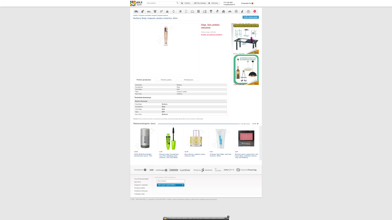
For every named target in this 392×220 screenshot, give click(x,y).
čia (226, 218)
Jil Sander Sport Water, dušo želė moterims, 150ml (220, 155)
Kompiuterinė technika (192, 11)
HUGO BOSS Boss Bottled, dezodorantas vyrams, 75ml (143, 155)
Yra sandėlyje (136, 11)
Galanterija (167, 11)
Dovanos (248, 11)
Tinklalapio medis (139, 194)
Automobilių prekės (230, 11)
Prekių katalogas (201, 3)
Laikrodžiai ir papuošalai (174, 11)
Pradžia (135, 15)
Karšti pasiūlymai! (255, 11)
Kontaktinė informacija (141, 191)
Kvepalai (154, 15)
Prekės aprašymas (144, 80)
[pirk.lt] (166, 218)
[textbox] (163, 3)
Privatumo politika (139, 188)
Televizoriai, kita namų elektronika (205, 11)
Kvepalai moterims (163, 15)
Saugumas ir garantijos (141, 185)
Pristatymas (188, 80)
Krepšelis (187, 3)
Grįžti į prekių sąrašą (250, 17)
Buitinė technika (199, 11)
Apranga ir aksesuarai (155, 11)
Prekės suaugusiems (161, 11)
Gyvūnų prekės (242, 11)
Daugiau (254, 123)
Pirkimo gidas (166, 80)
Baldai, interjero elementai (217, 11)
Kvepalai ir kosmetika (143, 11)
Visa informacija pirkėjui (141, 179)
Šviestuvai (211, 11)
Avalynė (149, 11)
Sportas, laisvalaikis (236, 11)
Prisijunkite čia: (246, 3)
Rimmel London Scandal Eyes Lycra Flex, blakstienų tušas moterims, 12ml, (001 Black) (169, 155)
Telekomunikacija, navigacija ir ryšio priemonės (186, 11)
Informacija (214, 3)
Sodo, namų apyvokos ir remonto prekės (224, 11)
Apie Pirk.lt (137, 182)
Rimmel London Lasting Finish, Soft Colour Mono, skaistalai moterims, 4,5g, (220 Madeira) (246, 155)
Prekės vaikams (180, 11)
